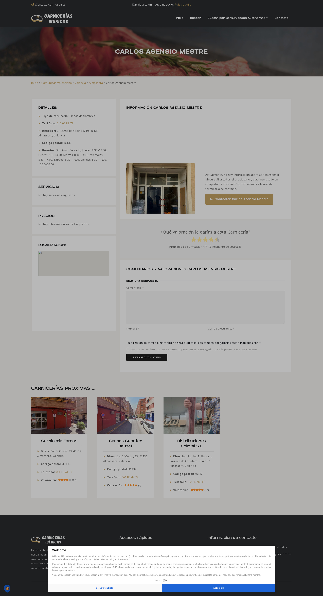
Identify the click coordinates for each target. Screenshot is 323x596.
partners (69, 556)
